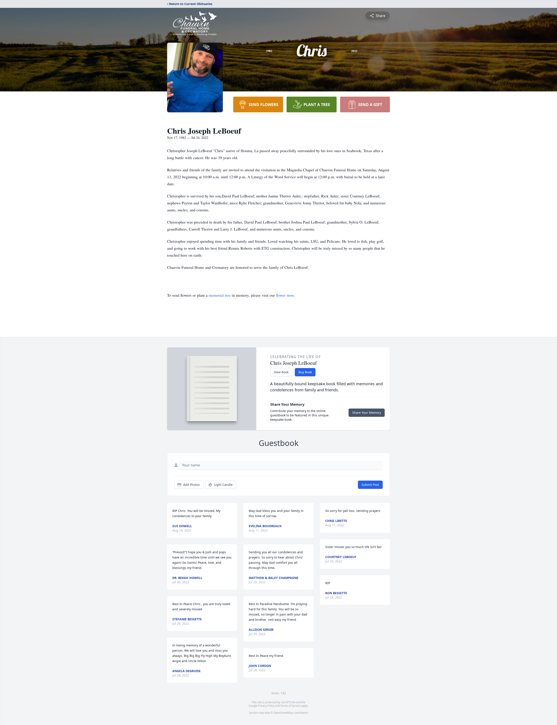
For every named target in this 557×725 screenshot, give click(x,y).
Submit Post (370, 485)
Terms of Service (290, 706)
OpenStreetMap (283, 713)
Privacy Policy (266, 706)
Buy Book (305, 372)
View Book (281, 372)
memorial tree (220, 295)
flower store (285, 295)
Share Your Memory (366, 412)
